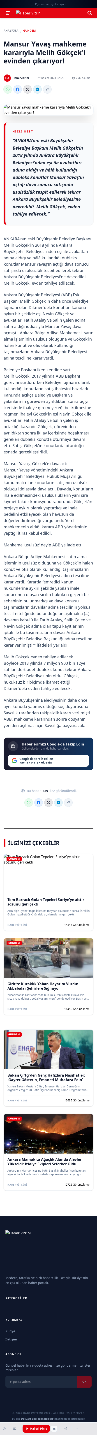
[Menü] (8, 13)
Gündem (29, 31)
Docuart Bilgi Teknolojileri (37, 1418)
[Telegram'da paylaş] (37, 89)
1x (54, 1428)
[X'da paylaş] (27, 89)
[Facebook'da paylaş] (18, 89)
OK (85, 1382)
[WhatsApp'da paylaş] (8, 89)
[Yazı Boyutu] (15, 1429)
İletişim (11, 1339)
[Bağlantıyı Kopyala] (47, 89)
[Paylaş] (65, 1429)
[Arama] (89, 13)
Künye (10, 1331)
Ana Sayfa (11, 31)
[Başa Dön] (77, 1429)
